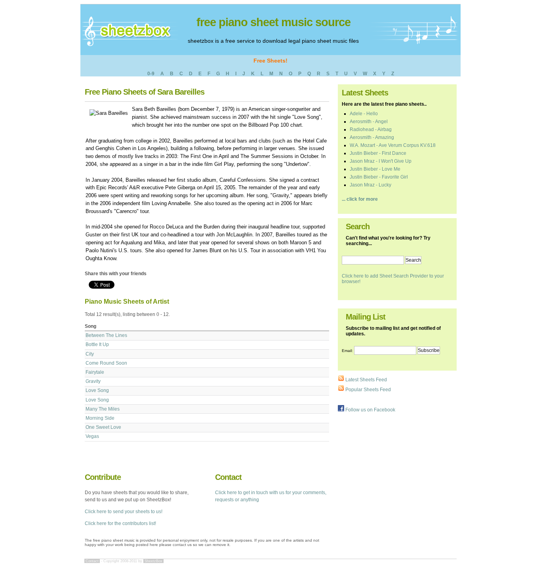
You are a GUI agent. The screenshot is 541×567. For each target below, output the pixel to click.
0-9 (150, 73)
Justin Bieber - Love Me (375, 169)
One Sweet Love (103, 427)
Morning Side (100, 418)
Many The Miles (103, 409)
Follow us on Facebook (369, 410)
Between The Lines (106, 335)
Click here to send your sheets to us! (123, 511)
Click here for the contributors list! (120, 523)
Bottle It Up (97, 344)
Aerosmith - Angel (369, 121)
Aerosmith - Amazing (372, 137)
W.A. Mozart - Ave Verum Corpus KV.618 (393, 145)
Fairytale (95, 372)
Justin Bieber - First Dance (378, 153)
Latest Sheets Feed (365, 379)
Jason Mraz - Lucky (370, 185)
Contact (92, 561)
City (90, 354)
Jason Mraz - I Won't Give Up (380, 161)
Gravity (93, 381)
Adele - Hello (364, 113)
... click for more (360, 199)
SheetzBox (153, 561)
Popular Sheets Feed (367, 389)
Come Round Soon (106, 363)
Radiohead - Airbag (371, 129)
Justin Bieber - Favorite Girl (379, 177)
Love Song (97, 390)
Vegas (92, 436)
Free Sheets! (270, 60)
